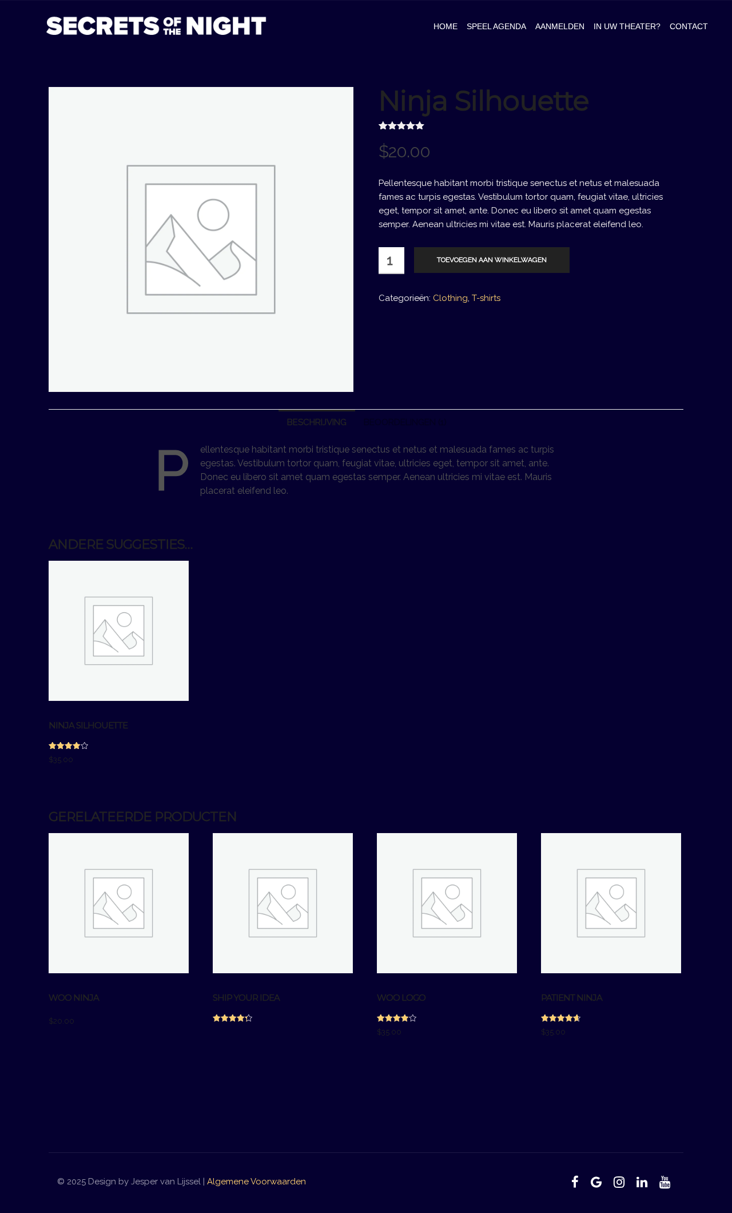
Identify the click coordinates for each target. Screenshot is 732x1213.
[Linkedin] (641, 1182)
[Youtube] (664, 1182)
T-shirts (486, 298)
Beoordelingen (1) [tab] (405, 422)
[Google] (596, 1182)
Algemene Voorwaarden (256, 1181)
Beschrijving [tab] (317, 422)
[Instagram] (619, 1182)
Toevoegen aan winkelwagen (492, 260)
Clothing (450, 298)
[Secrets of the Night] (156, 26)
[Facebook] (575, 1182)
